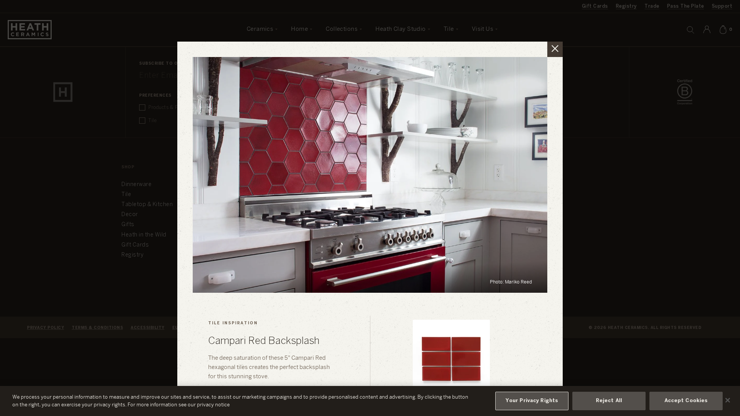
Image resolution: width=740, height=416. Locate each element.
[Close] (727, 400)
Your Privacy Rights (532, 400)
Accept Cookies (686, 400)
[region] (370, 401)
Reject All (609, 400)
